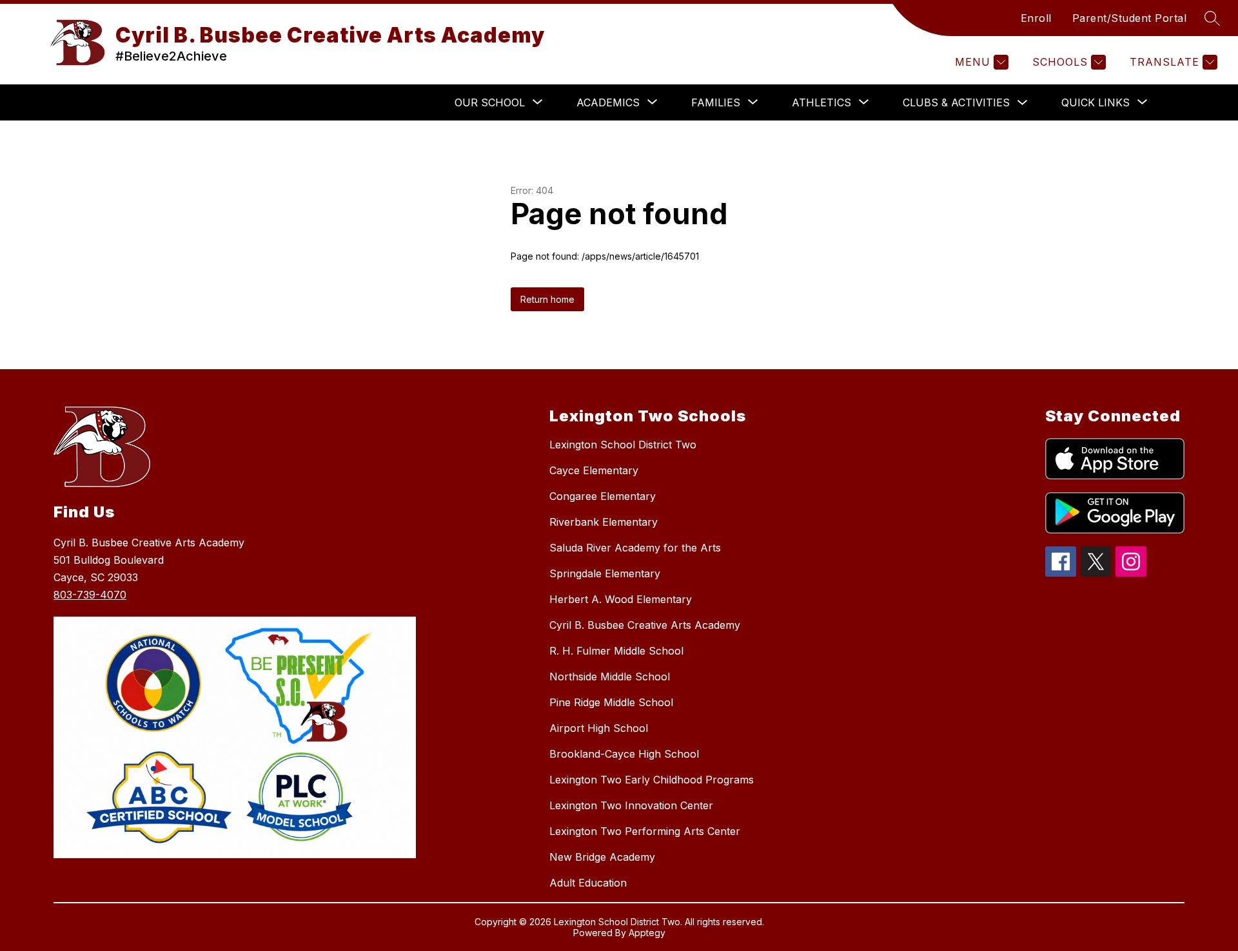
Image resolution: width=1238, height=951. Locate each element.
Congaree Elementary (602, 496)
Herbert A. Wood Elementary (620, 599)
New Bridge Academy (602, 856)
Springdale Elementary (604, 573)
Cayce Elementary (593, 470)
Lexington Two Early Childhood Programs (651, 779)
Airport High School (598, 728)
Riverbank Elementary (603, 521)
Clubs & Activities (956, 102)
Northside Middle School (609, 676)
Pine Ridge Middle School (611, 702)
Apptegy (647, 932)
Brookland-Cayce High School (624, 753)
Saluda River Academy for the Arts (635, 547)
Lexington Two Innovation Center (631, 805)
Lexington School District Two (622, 444)
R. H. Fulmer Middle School (616, 650)
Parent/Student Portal (1129, 18)
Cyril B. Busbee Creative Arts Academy (644, 625)
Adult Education (588, 882)
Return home (547, 299)
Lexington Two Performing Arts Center (644, 831)
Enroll (1036, 18)
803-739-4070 (90, 594)
